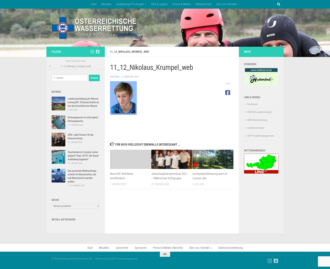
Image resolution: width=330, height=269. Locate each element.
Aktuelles (106, 4)
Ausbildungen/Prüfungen (130, 4)
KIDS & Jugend (159, 4)
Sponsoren (141, 247)
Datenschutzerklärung (230, 247)
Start (94, 4)
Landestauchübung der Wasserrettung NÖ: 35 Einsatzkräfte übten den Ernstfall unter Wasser (84, 102)
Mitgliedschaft (203, 4)
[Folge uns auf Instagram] (92, 52)
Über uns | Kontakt (226, 4)
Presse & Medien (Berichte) (168, 247)
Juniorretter (121, 247)
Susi (117, 76)
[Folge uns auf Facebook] (98, 52)
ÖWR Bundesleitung (257, 120)
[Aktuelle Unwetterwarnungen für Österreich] (261, 172)
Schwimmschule (255, 127)
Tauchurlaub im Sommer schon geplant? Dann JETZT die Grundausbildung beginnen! (83, 156)
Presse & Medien (181, 4)
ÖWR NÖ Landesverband (259, 112)
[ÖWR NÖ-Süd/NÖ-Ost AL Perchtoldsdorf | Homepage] (98, 27)
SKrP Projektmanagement (260, 135)
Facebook (252, 104)
